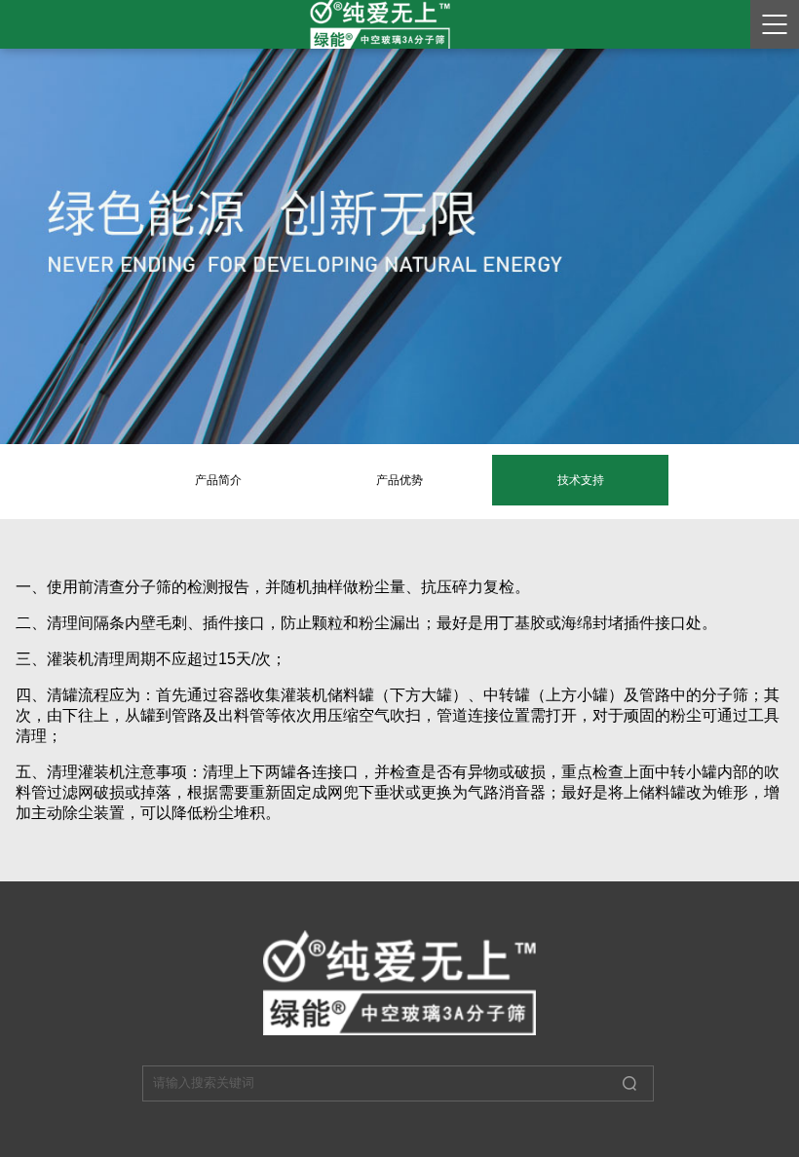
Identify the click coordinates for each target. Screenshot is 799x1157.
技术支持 (580, 480)
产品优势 (399, 480)
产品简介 (218, 480)
